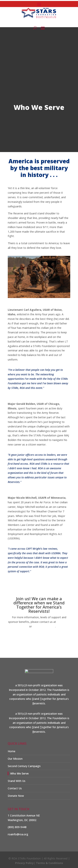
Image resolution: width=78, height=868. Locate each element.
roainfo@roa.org (44, 626)
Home (11, 751)
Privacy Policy (24, 863)
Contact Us (15, 788)
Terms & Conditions (49, 863)
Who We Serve (19, 773)
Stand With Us (16, 781)
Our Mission (15, 758)
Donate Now (39, 638)
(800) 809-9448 (17, 827)
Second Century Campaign (24, 766)
